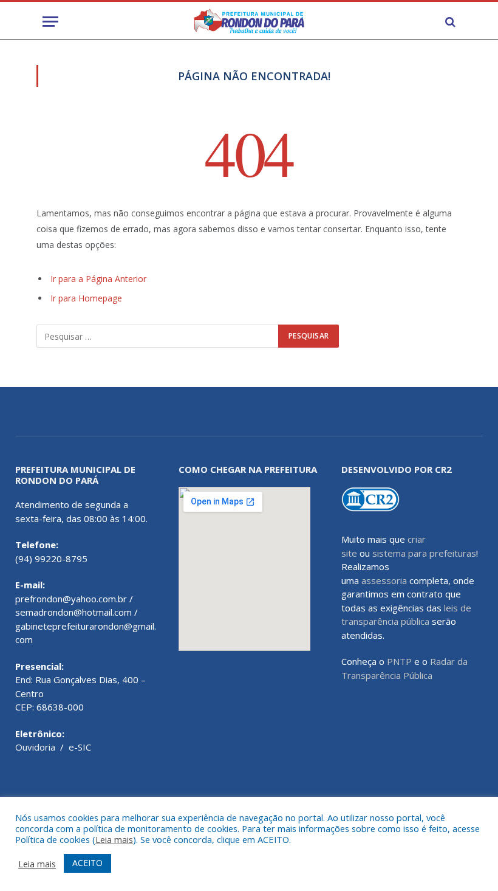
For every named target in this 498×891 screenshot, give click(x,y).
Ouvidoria (35, 747)
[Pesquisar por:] (157, 336)
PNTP (399, 661)
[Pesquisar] (449, 21)
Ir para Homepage (86, 298)
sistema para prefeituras (424, 553)
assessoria (384, 580)
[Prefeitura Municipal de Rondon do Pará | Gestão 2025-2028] (249, 21)
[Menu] (50, 21)
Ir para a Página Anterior (98, 278)
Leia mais (114, 839)
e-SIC (80, 747)
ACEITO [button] (87, 863)
